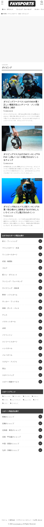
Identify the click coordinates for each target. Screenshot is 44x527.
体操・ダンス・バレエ (10, 308)
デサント (35, 396)
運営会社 (12, 520)
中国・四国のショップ (10, 443)
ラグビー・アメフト (9, 362)
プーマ (36, 400)
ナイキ (6, 400)
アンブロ (26, 396)
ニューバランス (16, 400)
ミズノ (6, 403)
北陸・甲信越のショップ (11, 437)
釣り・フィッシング (9, 241)
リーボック (15, 403)
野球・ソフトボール (9, 295)
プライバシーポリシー (24, 520)
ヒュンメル (27, 400)
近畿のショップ (8, 423)
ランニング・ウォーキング (12, 281)
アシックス (7, 396)
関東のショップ (8, 417)
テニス (4, 315)
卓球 (4, 328)
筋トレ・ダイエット (9, 275)
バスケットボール (9, 321)
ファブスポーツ (18, 524)
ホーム (5, 520)
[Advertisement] (22, 39)
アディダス (17, 396)
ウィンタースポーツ (9, 254)
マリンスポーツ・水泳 (10, 248)
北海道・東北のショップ (11, 430)
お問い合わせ (38, 520)
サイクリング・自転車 (10, 288)
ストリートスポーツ (9, 342)
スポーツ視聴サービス (10, 382)
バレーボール (7, 355)
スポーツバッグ (8, 375)
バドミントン (7, 335)
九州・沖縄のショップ (10, 450)
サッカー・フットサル (10, 301)
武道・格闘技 (7, 261)
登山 (4, 368)
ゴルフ (4, 268)
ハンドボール (7, 348)
